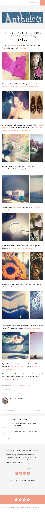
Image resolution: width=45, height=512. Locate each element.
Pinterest (5, 48)
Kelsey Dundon (24, 385)
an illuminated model (25, 248)
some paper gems (33, 328)
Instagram (23, 48)
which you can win (16, 366)
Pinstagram (17, 45)
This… (4, 437)
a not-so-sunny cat (20, 287)
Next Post (37, 410)
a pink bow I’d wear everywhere (29, 86)
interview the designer (9, 86)
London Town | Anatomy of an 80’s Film (20, 431)
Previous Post (9, 410)
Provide (13, 248)
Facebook (7, 379)
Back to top (37, 509)
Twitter (16, 379)
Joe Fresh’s (17, 207)
